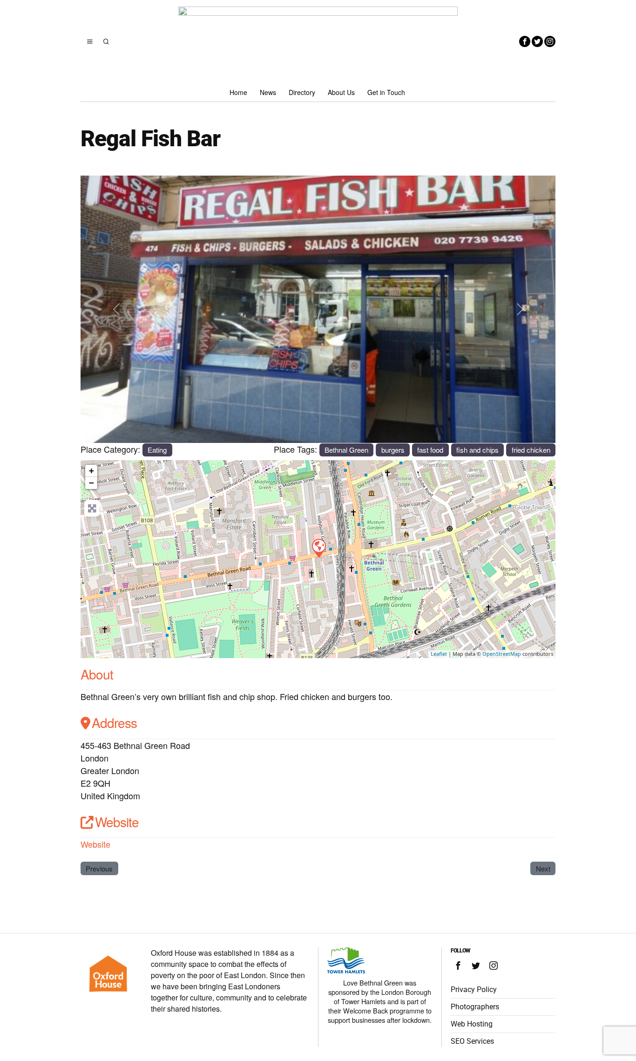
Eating (157, 450)
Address (114, 722)
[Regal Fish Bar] (318, 547)
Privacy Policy (474, 989)
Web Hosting (472, 1024)
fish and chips (477, 450)
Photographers (475, 1006)
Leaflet (439, 653)
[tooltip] (524, 41)
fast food (430, 450)
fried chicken (531, 450)
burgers (393, 450)
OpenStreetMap (501, 653)
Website (117, 821)
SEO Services (472, 1041)
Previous (99, 868)
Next (543, 868)
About (97, 674)
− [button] (91, 483)
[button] (116, 309)
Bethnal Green (346, 450)
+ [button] (91, 471)
